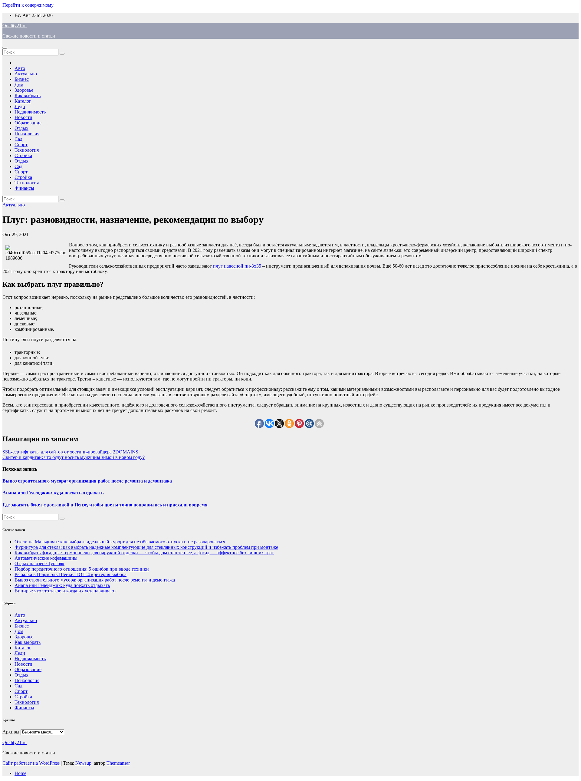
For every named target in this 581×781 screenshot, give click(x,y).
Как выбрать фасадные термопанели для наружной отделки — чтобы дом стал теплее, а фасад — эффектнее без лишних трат (144, 552)
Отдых (21, 128)
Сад (18, 139)
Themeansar (118, 763)
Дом (19, 84)
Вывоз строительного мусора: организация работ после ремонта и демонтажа (87, 480)
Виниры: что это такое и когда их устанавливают (65, 590)
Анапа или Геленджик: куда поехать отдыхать (52, 492)
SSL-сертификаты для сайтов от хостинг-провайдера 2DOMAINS (70, 451)
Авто (20, 68)
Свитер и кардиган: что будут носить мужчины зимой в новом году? (73, 457)
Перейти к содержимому (28, 5)
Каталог (23, 101)
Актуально (26, 73)
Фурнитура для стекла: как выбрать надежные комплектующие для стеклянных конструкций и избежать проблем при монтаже (146, 547)
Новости (23, 117)
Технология (27, 150)
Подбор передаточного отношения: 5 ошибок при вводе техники (82, 569)
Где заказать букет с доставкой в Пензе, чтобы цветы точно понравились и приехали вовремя (105, 504)
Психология (27, 133)
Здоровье (24, 90)
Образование (28, 122)
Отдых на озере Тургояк (39, 563)
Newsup (83, 763)
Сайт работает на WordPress (31, 763)
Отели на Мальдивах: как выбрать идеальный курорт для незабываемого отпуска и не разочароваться (120, 541)
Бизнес (22, 79)
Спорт (21, 144)
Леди (20, 106)
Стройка (23, 155)
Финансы (24, 188)
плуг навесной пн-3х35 (237, 266)
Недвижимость (30, 111)
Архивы (10, 731)
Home (20, 773)
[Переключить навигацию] (4, 48)
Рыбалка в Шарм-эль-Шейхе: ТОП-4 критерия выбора (70, 574)
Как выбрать (28, 95)
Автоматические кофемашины (46, 558)
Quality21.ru (14, 25)
